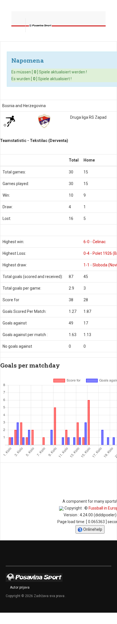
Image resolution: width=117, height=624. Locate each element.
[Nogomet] (9, 121)
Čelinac (99, 241)
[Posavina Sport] (40, 25)
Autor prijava (20, 587)
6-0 (86, 241)
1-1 (86, 265)
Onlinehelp (92, 529)
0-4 (86, 253)
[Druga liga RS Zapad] (44, 121)
